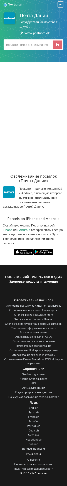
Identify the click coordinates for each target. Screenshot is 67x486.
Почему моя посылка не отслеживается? (33, 396)
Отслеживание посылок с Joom (33, 314)
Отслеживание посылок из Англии (34, 341)
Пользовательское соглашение (33, 464)
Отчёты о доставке (33, 374)
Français (33, 416)
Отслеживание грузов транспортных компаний (33, 323)
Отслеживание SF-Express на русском (33, 350)
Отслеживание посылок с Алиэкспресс (33, 310)
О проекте (33, 459)
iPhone (7, 229)
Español (33, 421)
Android (24, 229)
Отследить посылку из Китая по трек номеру (33, 305)
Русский (33, 412)
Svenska (33, 435)
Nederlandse (33, 439)
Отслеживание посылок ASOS (34, 336)
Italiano (33, 444)
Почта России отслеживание (33, 345)
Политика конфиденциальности (33, 468)
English (33, 407)
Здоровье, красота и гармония (33, 281)
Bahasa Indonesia (33, 448)
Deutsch (33, 430)
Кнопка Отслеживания (33, 378)
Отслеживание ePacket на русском (33, 354)
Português (33, 426)
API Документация (33, 387)
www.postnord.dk (37, 33)
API (33, 383)
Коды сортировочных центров (33, 392)
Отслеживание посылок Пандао (33, 319)
